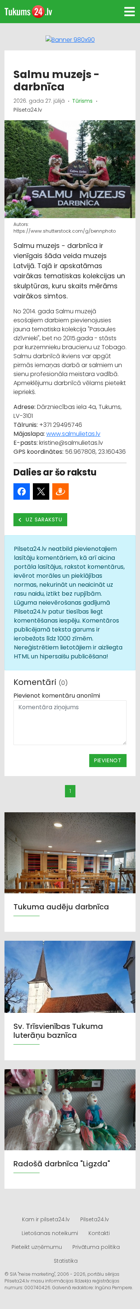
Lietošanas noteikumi (50, 1233)
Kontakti (99, 1233)
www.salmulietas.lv (73, 433)
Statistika (66, 1261)
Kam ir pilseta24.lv (46, 1219)
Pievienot (108, 760)
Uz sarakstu (43, 519)
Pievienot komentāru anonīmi (56, 695)
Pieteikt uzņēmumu (37, 1247)
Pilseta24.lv (94, 1219)
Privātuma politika (96, 1247)
